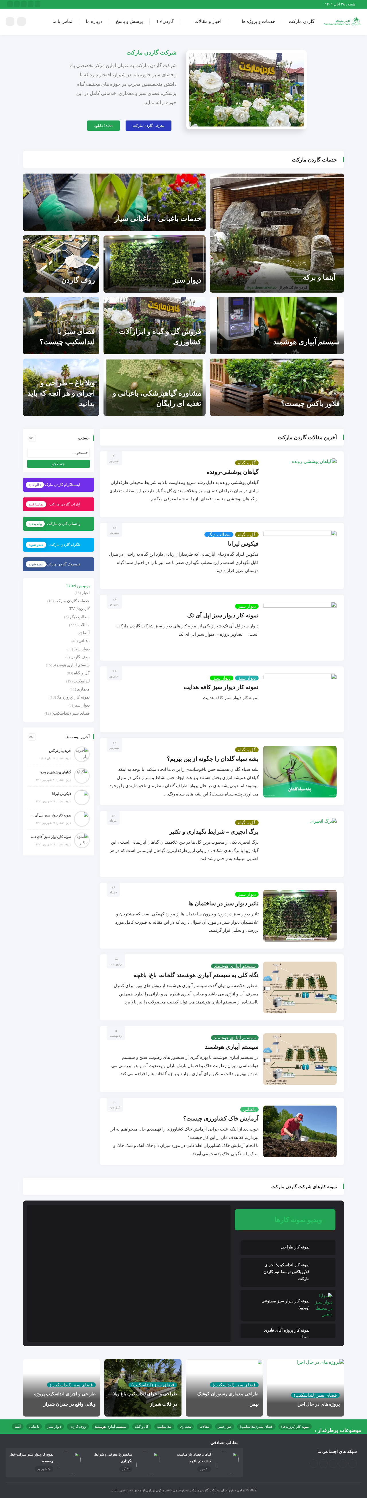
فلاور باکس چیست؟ (310, 403)
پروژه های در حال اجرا (318, 1404)
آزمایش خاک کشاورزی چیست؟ (221, 1118)
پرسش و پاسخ (129, 21)
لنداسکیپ (81, 681)
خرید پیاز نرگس (60, 751)
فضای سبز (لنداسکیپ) (71, 713)
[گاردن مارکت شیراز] (343, 21)
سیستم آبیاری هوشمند (306, 342)
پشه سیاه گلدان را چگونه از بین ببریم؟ (213, 759)
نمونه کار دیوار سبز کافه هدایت (221, 687)
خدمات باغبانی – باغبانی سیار (157, 218)
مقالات (84, 625)
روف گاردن (78, 280)
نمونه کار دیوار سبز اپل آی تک (223, 615)
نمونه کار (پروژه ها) (73, 697)
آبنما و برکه (319, 277)
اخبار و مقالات (207, 21)
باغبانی (249, 1109)
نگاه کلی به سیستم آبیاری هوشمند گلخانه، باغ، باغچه (196, 975)
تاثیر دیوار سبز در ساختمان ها (223, 903)
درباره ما (94, 21)
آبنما (86, 633)
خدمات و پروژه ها (258, 21)
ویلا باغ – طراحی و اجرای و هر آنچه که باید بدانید (61, 393)
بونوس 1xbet (78, 585)
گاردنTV (165, 21)
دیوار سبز (187, 280)
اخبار (86, 593)
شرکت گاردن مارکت (151, 52)
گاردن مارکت (302, 21)
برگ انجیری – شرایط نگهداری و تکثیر (214, 831)
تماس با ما (62, 21)
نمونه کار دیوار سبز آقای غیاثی (50, 837)
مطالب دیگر (219, 534)
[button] (148, 125)
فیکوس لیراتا (243, 543)
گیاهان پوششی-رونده (233, 472)
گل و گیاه (247, 462)
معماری (83, 689)
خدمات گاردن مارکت (72, 601)
